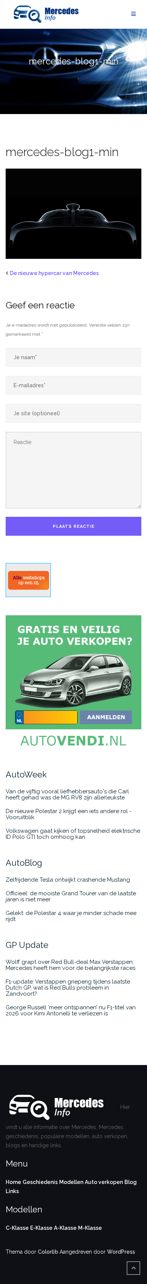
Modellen (71, 1182)
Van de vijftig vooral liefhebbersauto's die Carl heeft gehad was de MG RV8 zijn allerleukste (67, 794)
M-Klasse (90, 1228)
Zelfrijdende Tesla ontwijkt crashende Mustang (68, 880)
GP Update (27, 945)
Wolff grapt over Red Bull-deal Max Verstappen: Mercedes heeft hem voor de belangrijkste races (70, 965)
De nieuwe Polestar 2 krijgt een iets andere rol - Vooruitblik (69, 814)
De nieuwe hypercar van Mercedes (54, 273)
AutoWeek (26, 774)
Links (12, 1191)
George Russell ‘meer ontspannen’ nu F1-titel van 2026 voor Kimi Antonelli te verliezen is (71, 1010)
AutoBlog (24, 863)
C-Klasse (17, 1228)
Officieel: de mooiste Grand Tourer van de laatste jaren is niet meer (71, 896)
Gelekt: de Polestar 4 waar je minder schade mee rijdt (71, 916)
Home (13, 1182)
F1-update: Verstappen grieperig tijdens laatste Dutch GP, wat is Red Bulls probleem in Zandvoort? (68, 988)
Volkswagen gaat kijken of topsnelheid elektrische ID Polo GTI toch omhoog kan (73, 834)
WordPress (121, 1252)
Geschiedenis (40, 1182)
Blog (130, 1182)
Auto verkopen (104, 1182)
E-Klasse (41, 1228)
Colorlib (48, 1252)
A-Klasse (65, 1228)
